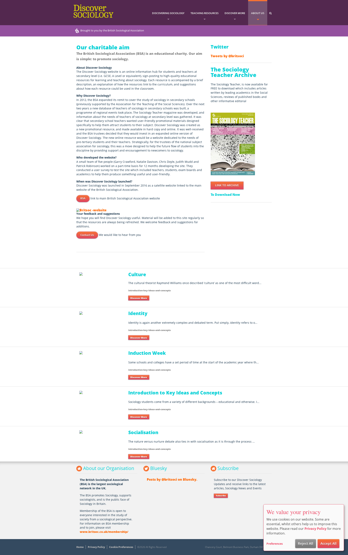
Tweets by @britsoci (227, 56)
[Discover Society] (233, 143)
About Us (257, 13)
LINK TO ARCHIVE (227, 185)
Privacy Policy (96, 547)
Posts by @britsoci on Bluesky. (172, 479)
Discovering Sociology (168, 13)
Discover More (235, 13)
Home (80, 547)
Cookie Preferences (121, 547)
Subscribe (221, 495)
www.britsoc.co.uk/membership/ (104, 532)
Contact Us (87, 235)
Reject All (305, 543)
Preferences (274, 543)
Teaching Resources (205, 13)
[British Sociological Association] (91, 209)
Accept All (328, 543)
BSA (82, 198)
